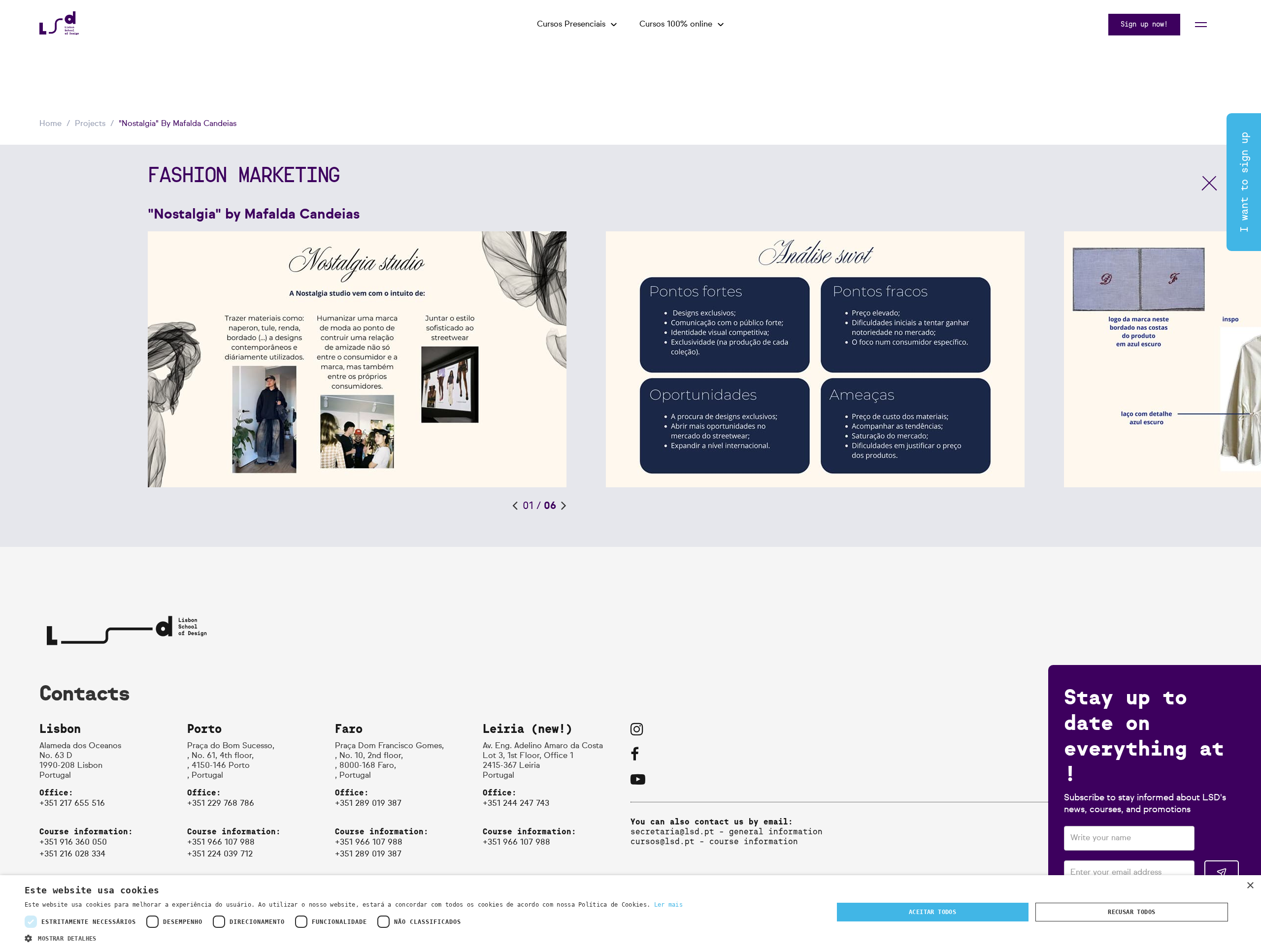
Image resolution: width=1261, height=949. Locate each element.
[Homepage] (59, 32)
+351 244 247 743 (516, 804)
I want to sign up (1244, 182)
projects (90, 124)
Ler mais (668, 904)
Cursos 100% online (675, 25)
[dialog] (630, 912)
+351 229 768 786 (220, 804)
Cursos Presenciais (571, 25)
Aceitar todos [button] (932, 912)
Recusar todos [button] (1131, 912)
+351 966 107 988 (221, 843)
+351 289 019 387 (368, 804)
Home (50, 124)
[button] (354, 937)
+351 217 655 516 (72, 804)
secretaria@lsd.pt (672, 831)
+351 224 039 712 (220, 854)
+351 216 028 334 (72, 854)
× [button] (1250, 885)
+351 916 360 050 (73, 843)
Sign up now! (1144, 24)
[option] (377, 359)
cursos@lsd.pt (662, 841)
